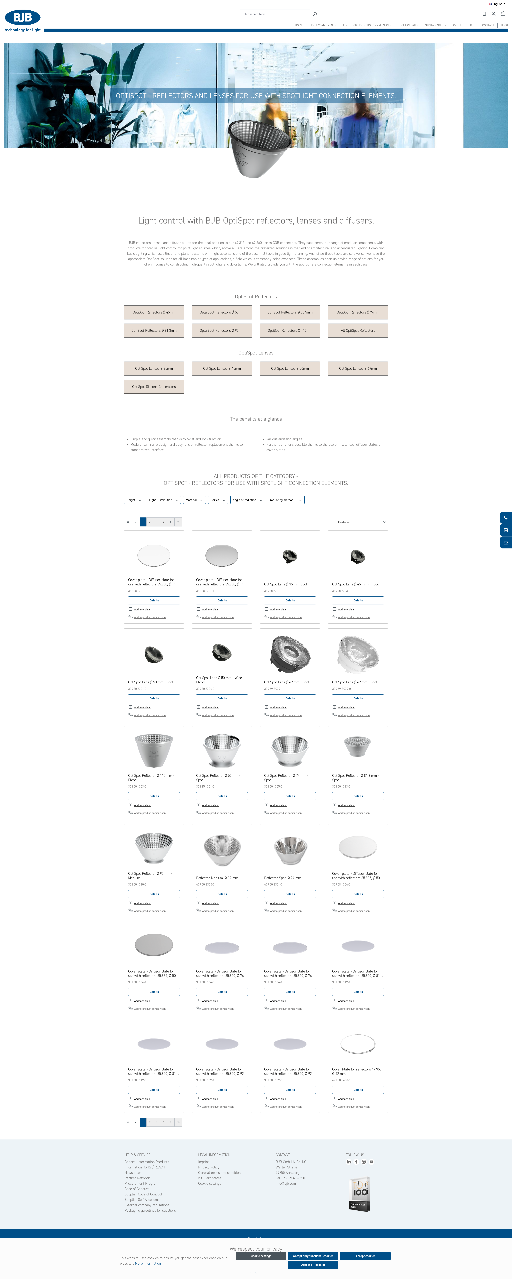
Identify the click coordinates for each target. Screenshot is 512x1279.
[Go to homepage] (24, 21)
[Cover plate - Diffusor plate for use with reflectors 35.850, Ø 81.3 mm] (358, 946)
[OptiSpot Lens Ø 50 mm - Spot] (154, 655)
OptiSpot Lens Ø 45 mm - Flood (355, 584)
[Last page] (178, 521)
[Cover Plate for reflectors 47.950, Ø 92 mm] (358, 1044)
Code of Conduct (137, 1189)
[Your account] (493, 14)
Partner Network (137, 1178)
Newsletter (133, 1172)
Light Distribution (161, 500)
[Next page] (171, 521)
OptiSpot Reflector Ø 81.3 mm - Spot (355, 777)
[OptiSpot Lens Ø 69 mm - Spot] (290, 655)
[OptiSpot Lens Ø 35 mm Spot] (290, 557)
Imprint (203, 1162)
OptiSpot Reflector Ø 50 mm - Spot (218, 777)
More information (148, 1263)
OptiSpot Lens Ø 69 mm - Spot (286, 682)
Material (192, 500)
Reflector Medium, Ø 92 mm (217, 878)
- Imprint (256, 1272)
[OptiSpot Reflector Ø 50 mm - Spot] (222, 750)
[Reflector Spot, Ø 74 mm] (290, 850)
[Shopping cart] (503, 14)
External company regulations (147, 1205)
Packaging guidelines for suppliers (150, 1210)
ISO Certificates (209, 1178)
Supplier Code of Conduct (143, 1194)
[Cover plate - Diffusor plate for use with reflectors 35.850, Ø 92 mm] (222, 1044)
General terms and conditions (220, 1172)
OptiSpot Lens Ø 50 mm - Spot (150, 682)
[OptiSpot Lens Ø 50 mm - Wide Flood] (222, 653)
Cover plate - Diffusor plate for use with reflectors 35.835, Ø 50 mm (356, 875)
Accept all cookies (313, 1265)
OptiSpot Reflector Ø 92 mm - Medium (150, 875)
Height (131, 500)
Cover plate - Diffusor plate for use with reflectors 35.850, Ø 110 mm (153, 582)
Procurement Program (141, 1183)
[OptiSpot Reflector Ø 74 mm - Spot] (290, 750)
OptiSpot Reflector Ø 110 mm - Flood (151, 777)
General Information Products (147, 1162)
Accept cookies (365, 1256)
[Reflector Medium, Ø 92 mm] (222, 850)
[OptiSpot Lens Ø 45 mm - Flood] (358, 557)
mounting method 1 (283, 500)
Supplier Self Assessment (144, 1199)
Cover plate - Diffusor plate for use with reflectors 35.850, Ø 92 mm (220, 1071)
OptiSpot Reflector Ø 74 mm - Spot (286, 777)
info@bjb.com (286, 1183)
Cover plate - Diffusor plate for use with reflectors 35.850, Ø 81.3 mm (357, 973)
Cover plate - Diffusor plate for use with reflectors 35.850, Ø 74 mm (220, 973)
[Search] (315, 14)
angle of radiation (245, 500)
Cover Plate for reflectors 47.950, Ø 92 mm (357, 1071)
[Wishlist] (484, 14)
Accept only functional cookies (313, 1256)
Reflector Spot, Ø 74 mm (282, 878)
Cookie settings (209, 1183)
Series (215, 500)
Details (154, 600)
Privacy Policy (208, 1167)
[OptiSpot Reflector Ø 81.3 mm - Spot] (358, 750)
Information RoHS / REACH (145, 1167)
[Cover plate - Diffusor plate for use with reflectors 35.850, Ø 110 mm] (154, 555)
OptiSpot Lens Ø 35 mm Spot (285, 584)
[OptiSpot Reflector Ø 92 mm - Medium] (154, 848)
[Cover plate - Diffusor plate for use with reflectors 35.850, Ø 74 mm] (222, 946)
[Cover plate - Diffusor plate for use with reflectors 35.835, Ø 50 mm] (358, 848)
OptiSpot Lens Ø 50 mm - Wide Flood (219, 680)
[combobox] (275, 14)
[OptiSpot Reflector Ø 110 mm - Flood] (154, 750)
